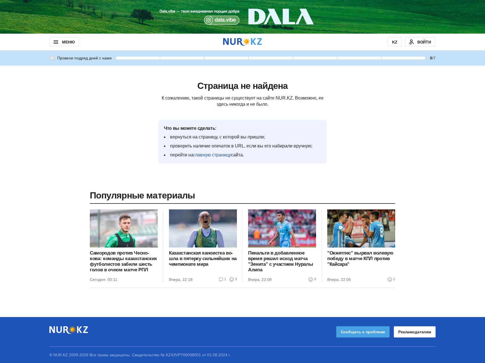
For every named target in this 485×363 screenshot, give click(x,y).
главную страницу (212, 154)
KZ (394, 42)
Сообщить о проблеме (363, 332)
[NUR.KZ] (242, 42)
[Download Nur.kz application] (242, 17)
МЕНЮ (68, 42)
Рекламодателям (414, 332)
